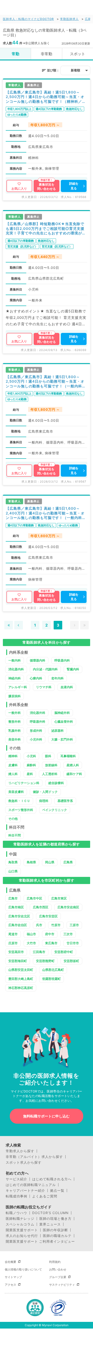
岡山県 (49, 862)
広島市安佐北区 (19, 916)
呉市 (39, 925)
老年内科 (57, 678)
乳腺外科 (14, 730)
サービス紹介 (16, 1179)
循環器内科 (37, 660)
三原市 (74, 925)
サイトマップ (13, 1277)
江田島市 (39, 952)
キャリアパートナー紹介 (25, 1190)
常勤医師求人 (69, 19)
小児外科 (36, 739)
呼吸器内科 (62, 660)
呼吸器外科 (37, 721)
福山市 (31, 934)
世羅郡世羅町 (51, 979)
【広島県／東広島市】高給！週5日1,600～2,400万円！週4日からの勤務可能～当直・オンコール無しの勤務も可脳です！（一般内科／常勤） (46, 513)
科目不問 (14, 835)
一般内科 (14, 660)
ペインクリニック (54, 810)
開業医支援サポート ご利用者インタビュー (40, 1241)
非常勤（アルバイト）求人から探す (34, 1156)
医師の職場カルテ (57, 1235)
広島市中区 (34, 898)
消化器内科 (16, 669)
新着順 (75, 70)
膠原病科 (14, 696)
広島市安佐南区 (68, 907)
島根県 (31, 862)
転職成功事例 (16, 1196)
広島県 (68, 862)
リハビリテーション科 (23, 783)
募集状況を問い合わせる (46, 187)
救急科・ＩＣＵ (19, 801)
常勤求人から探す (20, 1151)
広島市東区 (59, 898)
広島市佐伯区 (17, 925)
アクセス (10, 1284)
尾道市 (13, 934)
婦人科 (13, 774)
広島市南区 (16, 907)
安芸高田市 (16, 952)
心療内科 (36, 678)
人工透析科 (49, 774)
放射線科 (51, 765)
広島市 (13, 898)
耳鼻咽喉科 (68, 756)
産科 (30, 774)
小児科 (31, 756)
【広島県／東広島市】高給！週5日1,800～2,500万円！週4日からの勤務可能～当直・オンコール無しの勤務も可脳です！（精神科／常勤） (46, 97)
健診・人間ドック (45, 792)
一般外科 (14, 713)
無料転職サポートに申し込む (46, 1116)
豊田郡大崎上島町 (20, 979)
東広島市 (51, 943)
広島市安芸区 (48, 916)
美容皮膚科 (16, 792)
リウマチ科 (44, 687)
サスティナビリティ (62, 1284)
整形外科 (14, 721)
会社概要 (10, 1262)
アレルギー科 (17, 687)
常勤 (15, 53)
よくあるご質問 (44, 1196)
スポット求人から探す (23, 1162)
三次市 (68, 934)
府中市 (49, 934)
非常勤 (46, 53)
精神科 (13, 756)
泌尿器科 (57, 730)
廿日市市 (73, 943)
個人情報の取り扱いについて (23, 1269)
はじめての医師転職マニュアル (31, 1184)
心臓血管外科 (63, 721)
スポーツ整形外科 (20, 810)
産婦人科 (73, 765)
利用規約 (55, 1262)
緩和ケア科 (74, 774)
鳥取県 (13, 862)
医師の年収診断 (55, 1230)
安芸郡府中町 (63, 952)
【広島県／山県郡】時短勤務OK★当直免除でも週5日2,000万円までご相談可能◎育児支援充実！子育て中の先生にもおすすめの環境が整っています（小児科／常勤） (46, 229)
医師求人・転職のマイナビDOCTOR (28, 19)
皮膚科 (13, 765)
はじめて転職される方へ (52, 1179)
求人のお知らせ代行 (22, 1235)
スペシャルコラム (20, 1224)
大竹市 (31, 943)
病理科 (43, 801)
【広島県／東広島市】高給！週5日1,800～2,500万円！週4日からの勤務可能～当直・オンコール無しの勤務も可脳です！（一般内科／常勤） (46, 382)
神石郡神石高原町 (20, 988)
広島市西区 (40, 907)
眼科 (48, 756)
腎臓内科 (73, 669)
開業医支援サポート (22, 1230)
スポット (77, 53)
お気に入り (19, 188)
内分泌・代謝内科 (45, 669)
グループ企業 (57, 1277)
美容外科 (14, 739)
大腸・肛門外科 (62, 739)
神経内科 (14, 678)
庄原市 (13, 943)
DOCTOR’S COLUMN (50, 1213)
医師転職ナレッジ (20, 1218)
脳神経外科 (62, 713)
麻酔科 (31, 765)
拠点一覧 (57, 1190)
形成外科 (36, 730)
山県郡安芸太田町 (20, 970)
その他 (13, 818)
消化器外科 (37, 713)
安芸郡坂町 (71, 961)
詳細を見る (73, 186)
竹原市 (56, 925)
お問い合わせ (57, 1269)
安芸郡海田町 (17, 961)
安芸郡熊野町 (45, 961)
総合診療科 (56, 783)
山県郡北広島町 (53, 970)
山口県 (13, 871)
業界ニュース (50, 1224)
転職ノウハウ (16, 1213)
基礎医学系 (65, 801)
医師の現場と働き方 (55, 1218)
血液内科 (67, 687)
